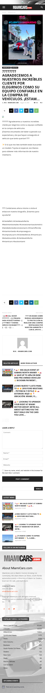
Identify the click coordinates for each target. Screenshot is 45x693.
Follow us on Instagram (14, 547)
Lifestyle (15, 67)
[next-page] (7, 420)
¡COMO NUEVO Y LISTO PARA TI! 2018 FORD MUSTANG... (27, 515)
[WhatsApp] (36, 110)
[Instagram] (9, 609)
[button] (3, 7)
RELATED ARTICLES (10, 363)
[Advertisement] (22, 181)
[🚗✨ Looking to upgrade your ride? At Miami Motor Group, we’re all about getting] (7, 404)
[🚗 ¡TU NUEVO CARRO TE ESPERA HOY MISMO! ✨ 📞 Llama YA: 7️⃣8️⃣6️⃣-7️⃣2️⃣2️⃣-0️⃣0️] (7, 538)
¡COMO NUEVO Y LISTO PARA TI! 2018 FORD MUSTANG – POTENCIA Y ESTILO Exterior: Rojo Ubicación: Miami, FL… (28, 391)
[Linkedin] (31, 110)
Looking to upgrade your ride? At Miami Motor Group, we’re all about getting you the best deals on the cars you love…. (27, 408)
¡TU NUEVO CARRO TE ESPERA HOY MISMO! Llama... (27, 537)
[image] (22, 558)
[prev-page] (3, 420)
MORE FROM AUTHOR (29, 363)
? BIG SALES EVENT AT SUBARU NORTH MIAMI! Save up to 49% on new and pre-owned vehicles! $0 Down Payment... (27, 375)
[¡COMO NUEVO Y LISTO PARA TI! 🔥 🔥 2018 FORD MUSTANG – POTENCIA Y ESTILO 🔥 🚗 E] (7, 388)
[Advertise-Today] (22, 2)
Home (4, 12)
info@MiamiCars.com (10, 591)
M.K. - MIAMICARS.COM (11, 102)
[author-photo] (22, 348)
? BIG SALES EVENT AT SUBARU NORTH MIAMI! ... (28, 504)
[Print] (26, 110)
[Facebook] (16, 110)
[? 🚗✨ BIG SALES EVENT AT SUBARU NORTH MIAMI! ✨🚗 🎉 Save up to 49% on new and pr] (7, 372)
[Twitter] (21, 110)
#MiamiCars (12, 12)
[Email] (11, 110)
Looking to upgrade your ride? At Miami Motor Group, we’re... (28, 526)
